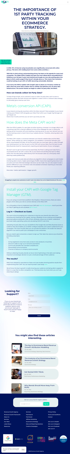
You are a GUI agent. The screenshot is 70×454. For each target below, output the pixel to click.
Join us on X (51, 428)
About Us (6, 417)
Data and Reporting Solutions (34, 424)
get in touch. (33, 207)
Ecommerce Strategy (32, 421)
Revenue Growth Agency (11, 412)
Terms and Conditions (54, 414)
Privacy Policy (52, 412)
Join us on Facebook (53, 426)
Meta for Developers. (45, 205)
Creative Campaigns (31, 426)
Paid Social (29, 417)
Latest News (7, 424)
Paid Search (29, 414)
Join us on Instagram (54, 424)
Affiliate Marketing (31, 419)
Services (6, 419)
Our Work (7, 421)
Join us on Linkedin (53, 421)
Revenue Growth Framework (12, 414)
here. (46, 264)
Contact (50, 417)
